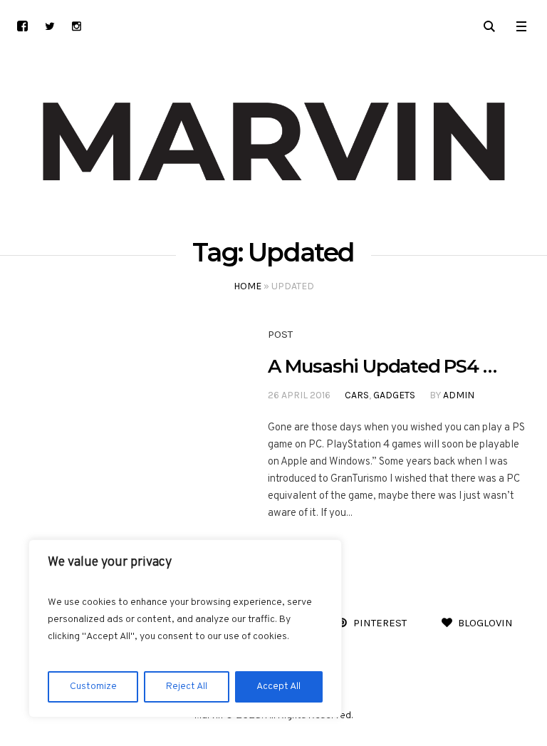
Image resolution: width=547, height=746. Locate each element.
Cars (357, 395)
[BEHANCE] (22, 26)
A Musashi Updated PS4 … (382, 366)
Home (247, 286)
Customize (93, 686)
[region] (185, 628)
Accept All (278, 686)
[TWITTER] (49, 26)
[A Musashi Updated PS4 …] (118, 425)
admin (458, 395)
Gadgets (394, 395)
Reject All (186, 686)
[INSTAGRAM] (76, 26)
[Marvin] (273, 142)
